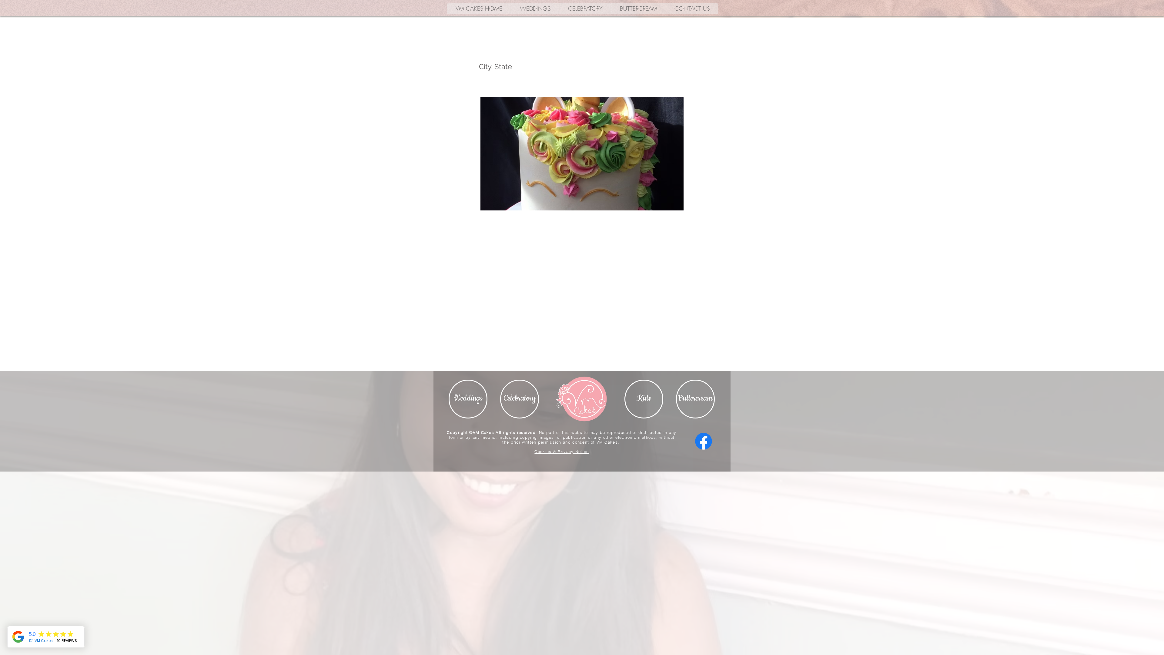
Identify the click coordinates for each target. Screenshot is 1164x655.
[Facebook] (703, 441)
